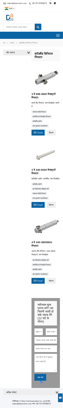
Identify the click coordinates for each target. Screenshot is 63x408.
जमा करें (40, 377)
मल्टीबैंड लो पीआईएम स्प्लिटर (42, 117)
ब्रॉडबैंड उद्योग (37, 121)
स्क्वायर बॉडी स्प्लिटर (39, 112)
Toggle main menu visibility (58, 35)
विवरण (51, 132)
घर (4, 43)
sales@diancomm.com (17, 3)
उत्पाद (12, 43)
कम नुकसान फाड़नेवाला (40, 126)
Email (38, 132)
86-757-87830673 (39, 3)
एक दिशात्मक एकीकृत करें (41, 189)
